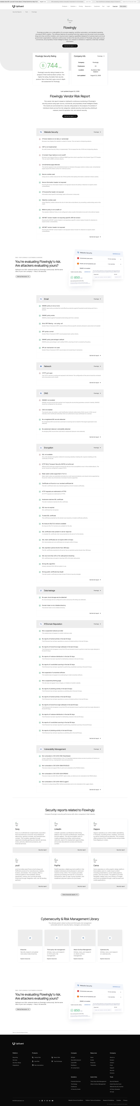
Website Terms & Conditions (75, 1100)
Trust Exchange (58, 1061)
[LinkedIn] (42, 1100)
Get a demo (123, 6)
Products (64, 6)
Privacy (125, 1100)
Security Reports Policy (22, 1032)
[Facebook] (44, 1100)
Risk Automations (38, 1065)
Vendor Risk (37, 1057)
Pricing (81, 6)
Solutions (73, 6)
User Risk (36, 1061)
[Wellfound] (49, 1100)
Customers (97, 6)
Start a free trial (46, 79)
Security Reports (17, 12)
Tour (103, 6)
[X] (39, 1100)
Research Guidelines (108, 1100)
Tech (26, 12)
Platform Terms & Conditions (93, 1100)
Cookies (119, 1100)
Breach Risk (57, 1057)
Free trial (115, 6)
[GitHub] (47, 1100)
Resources (88, 6)
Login (108, 6)
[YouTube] (52, 1100)
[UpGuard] (18, 6)
